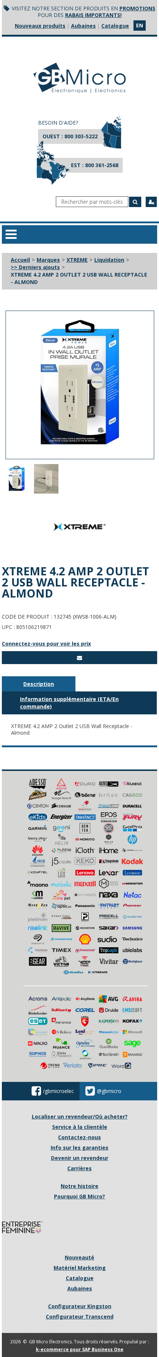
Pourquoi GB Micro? (79, 1196)
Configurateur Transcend (80, 1316)
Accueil (20, 259)
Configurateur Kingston (79, 1306)
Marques (48, 259)
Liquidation (109, 259)
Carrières (79, 1168)
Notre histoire (79, 1186)
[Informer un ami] (79, 657)
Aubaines (83, 25)
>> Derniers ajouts (35, 267)
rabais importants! (93, 14)
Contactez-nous (79, 1137)
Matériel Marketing (80, 1267)
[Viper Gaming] (85, 960)
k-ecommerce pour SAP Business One (80, 1349)
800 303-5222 (81, 136)
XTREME (77, 259)
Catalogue (115, 25)
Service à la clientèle (79, 1126)
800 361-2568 (101, 165)
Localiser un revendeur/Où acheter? (80, 1116)
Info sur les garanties (79, 1147)
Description (38, 683)
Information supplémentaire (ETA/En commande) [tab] (69, 703)
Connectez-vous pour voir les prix (46, 643)
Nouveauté (79, 1257)
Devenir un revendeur (79, 1157)
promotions (137, 8)
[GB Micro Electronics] (79, 78)
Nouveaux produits (40, 25)
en (139, 25)
